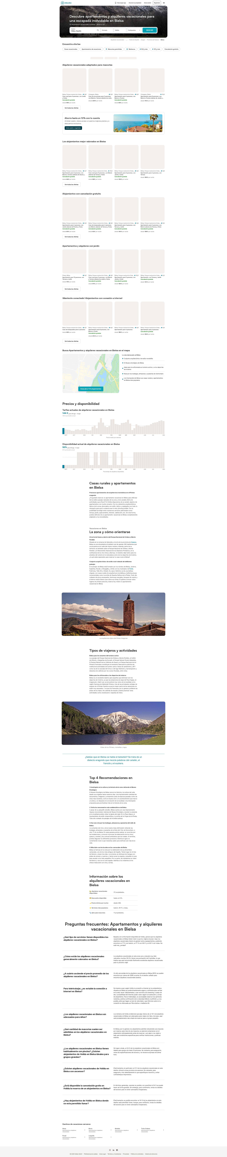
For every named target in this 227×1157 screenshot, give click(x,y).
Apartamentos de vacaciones (91, 49)
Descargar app (121, 3)
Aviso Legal (102, 1154)
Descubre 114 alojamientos (90, 389)
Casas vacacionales (70, 49)
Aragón (143, 40)
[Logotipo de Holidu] (70, 2)
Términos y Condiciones (114, 1154)
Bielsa (162, 40)
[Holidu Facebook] (117, 1150)
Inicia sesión (147, 3)
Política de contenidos (137, 1154)
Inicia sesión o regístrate (73, 128)
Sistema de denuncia (151, 1154)
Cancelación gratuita (171, 49)
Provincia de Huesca (153, 40)
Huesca (133, 542)
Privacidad (126, 1154)
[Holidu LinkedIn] (113, 1150)
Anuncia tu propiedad (135, 3)
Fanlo (131, 569)
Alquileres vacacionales (117, 40)
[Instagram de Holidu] (110, 1150)
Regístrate (157, 3)
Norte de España (134, 40)
